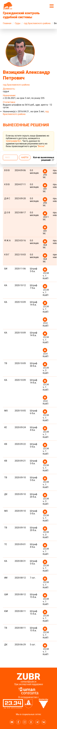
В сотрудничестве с (28, 697)
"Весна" (41, 146)
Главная (7, 23)
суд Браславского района (37, 23)
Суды (17, 23)
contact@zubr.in (28, 681)
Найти (24, 157)
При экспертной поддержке (28, 684)
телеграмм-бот (13, 141)
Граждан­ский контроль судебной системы (21, 15)
